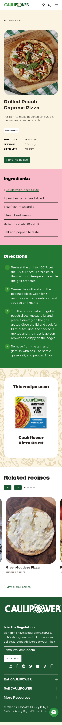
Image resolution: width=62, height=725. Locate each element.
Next (18, 487)
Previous (7, 487)
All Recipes (13, 20)
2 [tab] (27, 487)
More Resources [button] (17, 697)
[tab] (31, 679)
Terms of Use (39, 711)
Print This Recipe (17, 159)
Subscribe (12, 658)
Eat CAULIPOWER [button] (18, 679)
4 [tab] (34, 487)
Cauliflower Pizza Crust (22, 190)
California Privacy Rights (17, 711)
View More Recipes (19, 586)
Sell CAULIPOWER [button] (18, 688)
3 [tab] (31, 487)
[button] (49, 5)
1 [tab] (24, 487)
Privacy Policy (39, 707)
